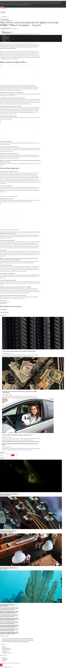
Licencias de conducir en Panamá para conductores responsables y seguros (17, 434)
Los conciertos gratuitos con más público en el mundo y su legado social (9, 494)
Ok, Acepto (2, 6)
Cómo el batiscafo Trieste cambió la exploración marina (7, 605)
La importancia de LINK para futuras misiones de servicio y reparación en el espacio (9, 612)
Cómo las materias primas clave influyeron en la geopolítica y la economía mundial (19, 351)
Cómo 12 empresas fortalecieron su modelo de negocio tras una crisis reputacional (17, 638)
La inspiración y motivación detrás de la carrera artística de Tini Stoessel (8, 531)
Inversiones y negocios (4, 19)
